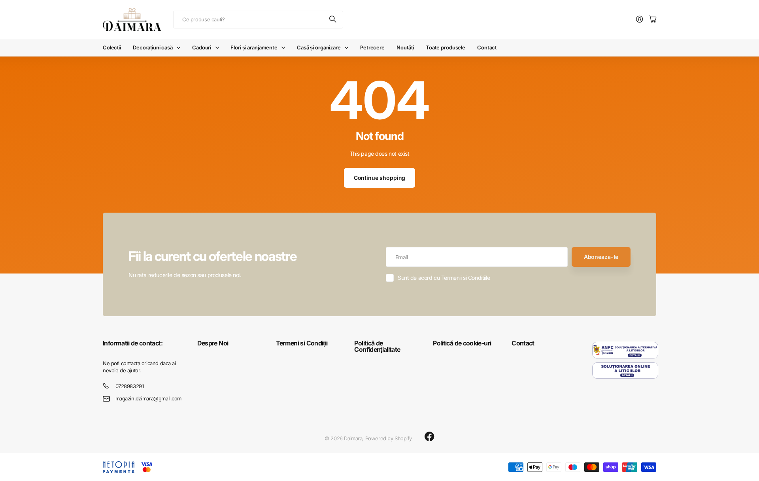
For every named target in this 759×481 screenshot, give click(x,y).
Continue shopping (380, 177)
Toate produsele (445, 47)
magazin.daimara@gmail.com (148, 398)
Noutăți (405, 47)
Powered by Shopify (388, 438)
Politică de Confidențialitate (377, 346)
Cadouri (201, 47)
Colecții (112, 47)
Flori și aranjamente (253, 47)
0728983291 (129, 386)
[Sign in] (639, 19)
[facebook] (429, 436)
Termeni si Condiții (302, 343)
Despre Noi (212, 343)
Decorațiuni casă (153, 47)
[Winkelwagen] (652, 19)
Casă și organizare (319, 47)
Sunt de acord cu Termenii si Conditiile (444, 277)
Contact (487, 47)
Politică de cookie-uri (462, 343)
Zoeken (333, 19)
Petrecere (372, 47)
